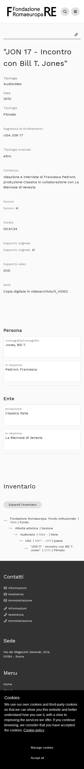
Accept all (37, 758)
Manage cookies (42, 747)
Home (7, 684)
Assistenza (15, 594)
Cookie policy (33, 730)
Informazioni (16, 588)
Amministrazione (19, 600)
